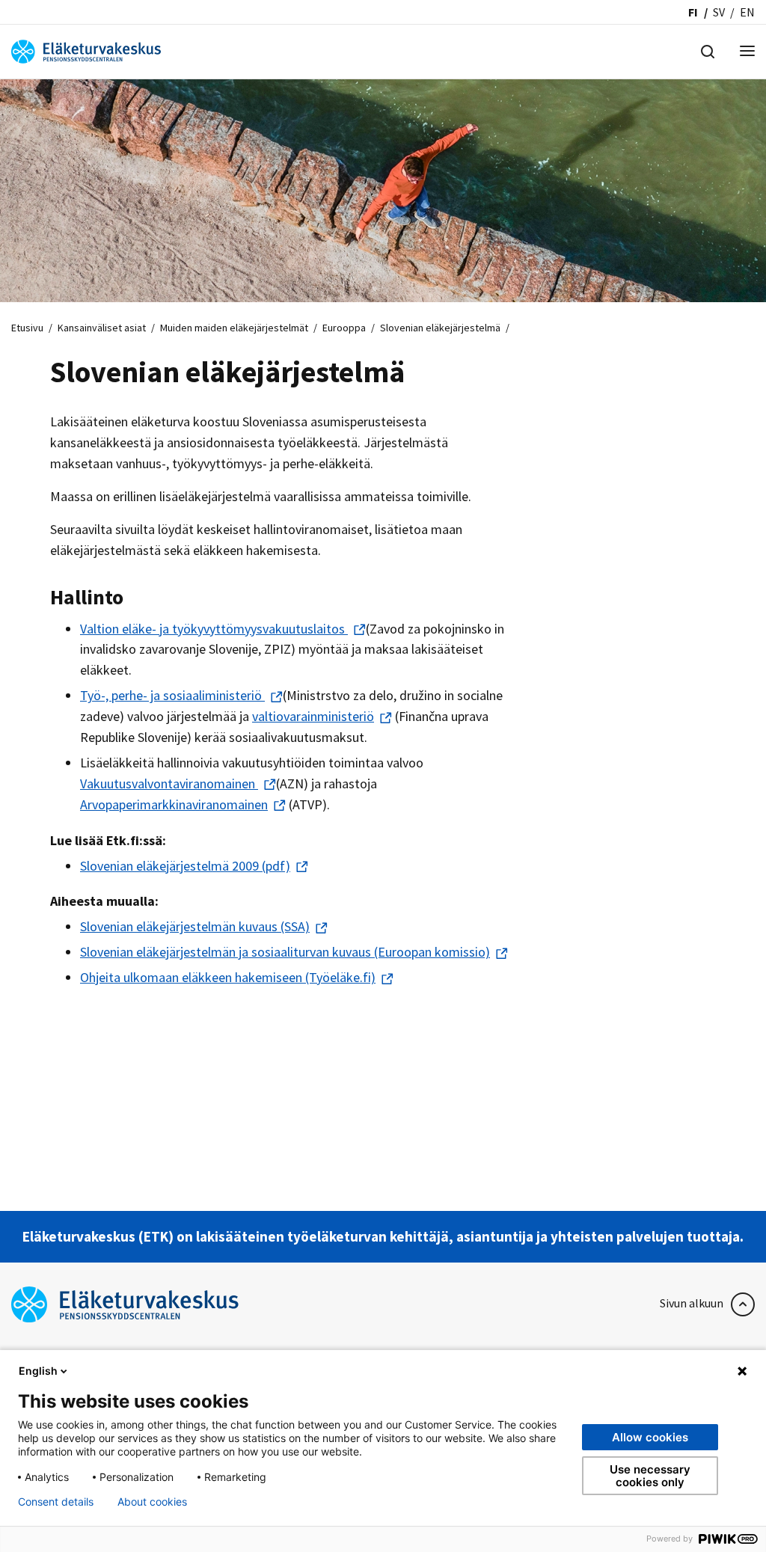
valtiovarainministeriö (313, 716)
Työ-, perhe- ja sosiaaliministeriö (172, 695)
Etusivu (27, 327)
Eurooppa (344, 327)
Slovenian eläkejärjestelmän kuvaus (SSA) (195, 926)
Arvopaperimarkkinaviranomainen (174, 804)
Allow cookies (650, 1437)
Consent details (56, 1502)
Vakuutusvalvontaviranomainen (169, 783)
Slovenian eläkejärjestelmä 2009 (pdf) (185, 865)
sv (719, 11)
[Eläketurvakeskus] (86, 50)
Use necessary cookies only (650, 1475)
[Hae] (707, 50)
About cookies (152, 1502)
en (747, 11)
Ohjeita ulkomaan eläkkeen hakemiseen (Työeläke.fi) (228, 977)
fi (693, 11)
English (38, 1370)
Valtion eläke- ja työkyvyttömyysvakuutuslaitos (214, 628)
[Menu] (747, 52)
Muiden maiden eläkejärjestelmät (234, 327)
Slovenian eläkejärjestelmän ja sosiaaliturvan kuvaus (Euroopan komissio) (285, 951)
